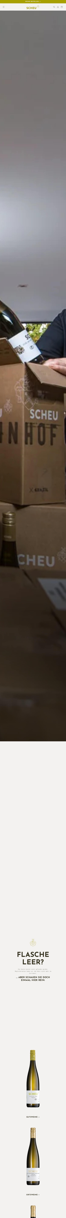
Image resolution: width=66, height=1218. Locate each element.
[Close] (57, 591)
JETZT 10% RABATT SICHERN (33, 622)
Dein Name (14, 605)
